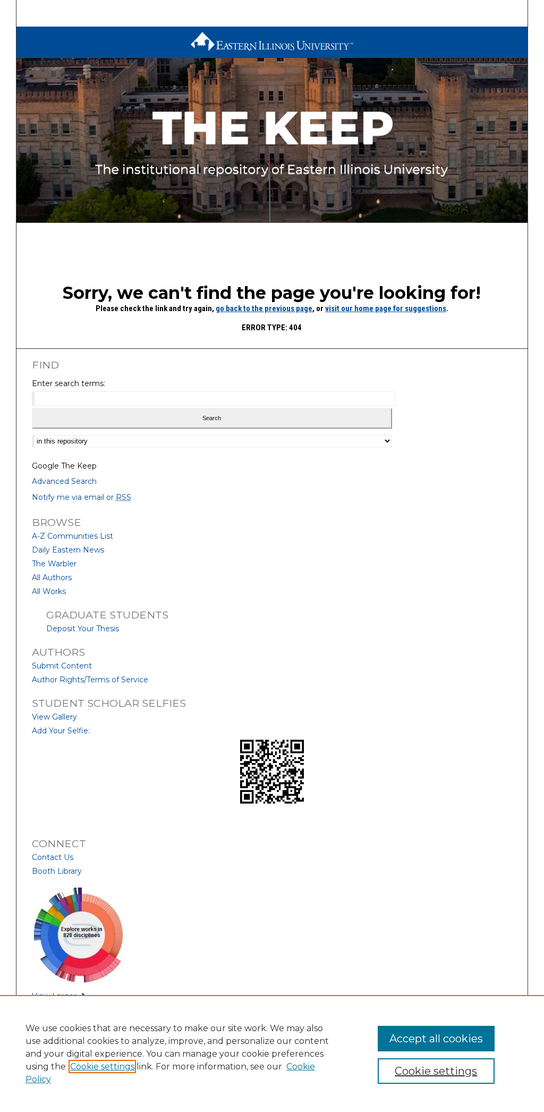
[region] (272, 1053)
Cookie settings (102, 1066)
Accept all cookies (436, 1038)
